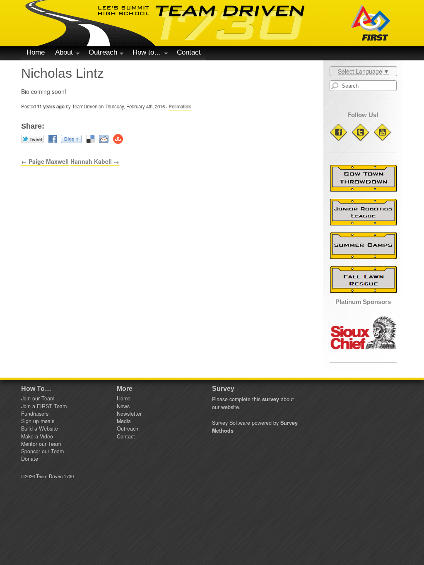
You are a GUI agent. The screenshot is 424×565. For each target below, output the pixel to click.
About (61, 54)
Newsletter (129, 413)
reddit (103, 139)
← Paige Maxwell (45, 161)
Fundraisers (34, 413)
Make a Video (37, 436)
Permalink (180, 106)
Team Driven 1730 (165, 23)
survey (270, 399)
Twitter (32, 139)
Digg (71, 139)
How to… (144, 54)
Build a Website (39, 428)
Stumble (118, 139)
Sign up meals (37, 421)
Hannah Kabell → (94, 161)
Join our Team (37, 398)
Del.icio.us (90, 139)
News (123, 406)
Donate (29, 458)
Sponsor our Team (42, 451)
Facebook (52, 139)
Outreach (100, 54)
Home (35, 52)
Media (124, 421)
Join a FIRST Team (44, 406)
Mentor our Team (41, 444)
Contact (189, 52)
